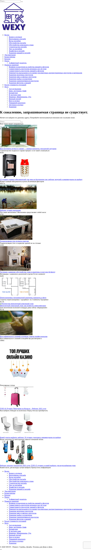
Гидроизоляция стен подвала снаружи (14, 241)
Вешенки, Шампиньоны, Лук (20, 97)
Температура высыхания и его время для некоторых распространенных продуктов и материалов (45, 73)
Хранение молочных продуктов (21, 75)
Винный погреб (15, 99)
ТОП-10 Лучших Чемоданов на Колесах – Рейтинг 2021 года (23, 409)
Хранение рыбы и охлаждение (20, 79)
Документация (10, 55)
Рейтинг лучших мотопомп (10, 210)
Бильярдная (13, 93)
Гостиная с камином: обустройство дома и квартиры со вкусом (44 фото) (27, 272)
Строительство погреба (18, 47)
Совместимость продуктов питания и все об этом (27, 69)
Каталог (7, 59)
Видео (6, 35)
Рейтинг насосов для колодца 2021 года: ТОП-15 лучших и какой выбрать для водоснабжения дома (38, 465)
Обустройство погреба (17, 43)
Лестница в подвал (16, 105)
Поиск (6, 61)
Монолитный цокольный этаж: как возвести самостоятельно (23, 306)
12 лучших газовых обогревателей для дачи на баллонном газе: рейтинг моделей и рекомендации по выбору (41, 179)
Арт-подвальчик (15, 89)
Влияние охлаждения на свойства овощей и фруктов (29, 67)
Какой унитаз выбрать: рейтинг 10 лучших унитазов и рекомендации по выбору (30, 437)
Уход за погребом (15, 49)
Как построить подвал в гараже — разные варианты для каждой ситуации (28, 149)
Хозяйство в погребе (17, 51)
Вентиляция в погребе (17, 39)
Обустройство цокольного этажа (21, 45)
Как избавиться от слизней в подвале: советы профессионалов (23, 336)
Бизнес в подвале (15, 37)
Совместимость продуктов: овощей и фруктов (26, 71)
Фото (6, 87)
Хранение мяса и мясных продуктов (22, 77)
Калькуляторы (9, 57)
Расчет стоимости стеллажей (15, 85)
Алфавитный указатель (18, 63)
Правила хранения (11, 65)
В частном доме (15, 95)
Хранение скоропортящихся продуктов (24, 81)
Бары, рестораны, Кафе (17, 91)
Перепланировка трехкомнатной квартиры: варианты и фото (23, 298)
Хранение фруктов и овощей (20, 83)
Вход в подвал (14, 101)
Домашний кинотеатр (17, 103)
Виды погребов (15, 41)
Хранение (12, 107)
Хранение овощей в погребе (19, 53)
